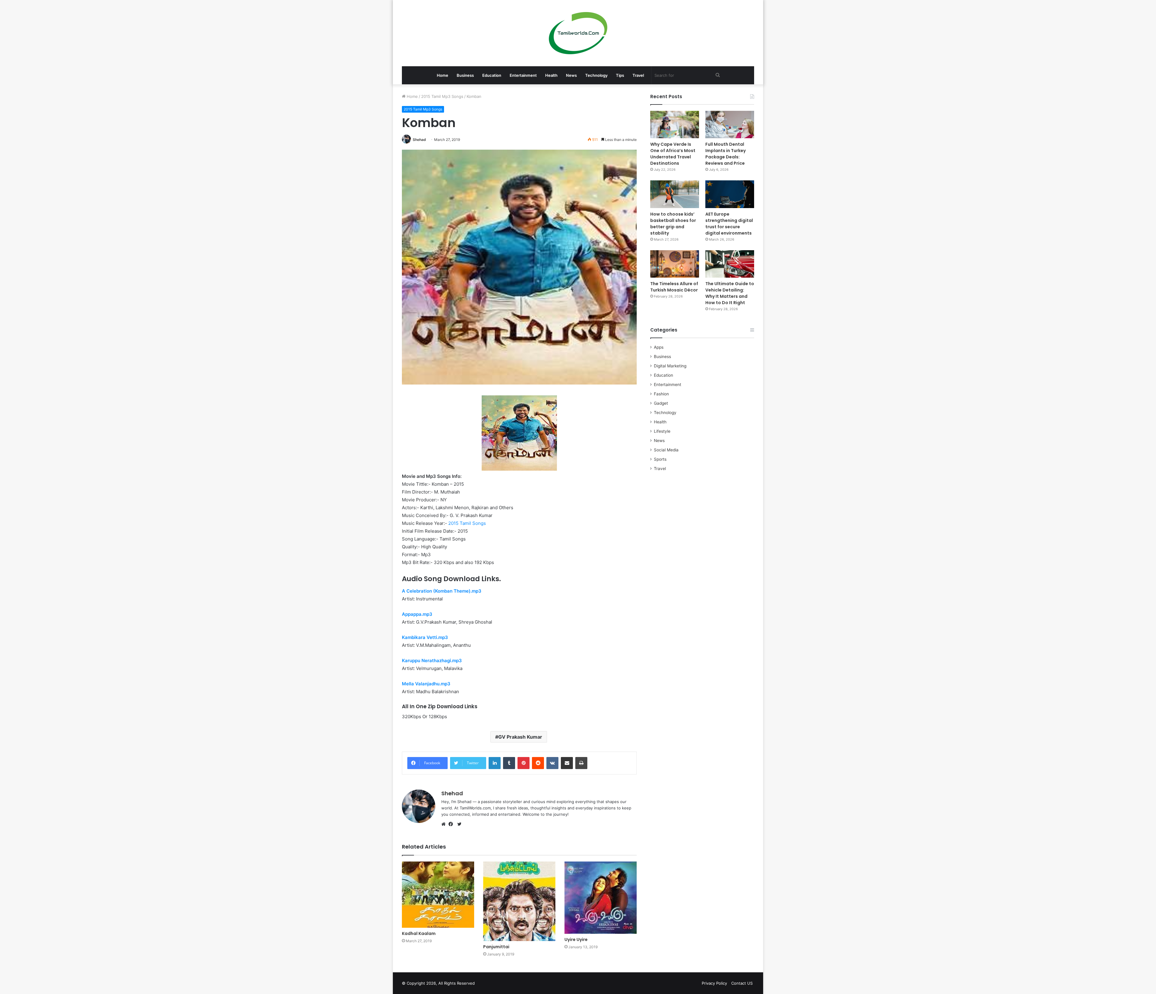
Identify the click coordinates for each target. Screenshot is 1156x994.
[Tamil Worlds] (578, 33)
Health (551, 75)
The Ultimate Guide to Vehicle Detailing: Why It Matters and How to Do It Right (729, 293)
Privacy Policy (714, 983)
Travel (638, 75)
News (571, 75)
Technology (596, 75)
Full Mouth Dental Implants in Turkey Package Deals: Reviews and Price (725, 153)
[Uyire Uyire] (600, 898)
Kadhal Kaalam (419, 933)
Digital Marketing (670, 365)
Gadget (661, 403)
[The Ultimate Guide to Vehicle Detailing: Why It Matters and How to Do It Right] (729, 264)
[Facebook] (452, 824)
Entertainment (523, 75)
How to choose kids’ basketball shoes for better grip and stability (673, 223)
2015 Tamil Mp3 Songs (442, 96)
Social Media (666, 449)
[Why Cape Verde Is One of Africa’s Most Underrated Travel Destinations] (674, 124)
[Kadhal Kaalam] (438, 895)
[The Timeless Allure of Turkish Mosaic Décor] (674, 264)
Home (442, 75)
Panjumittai (496, 947)
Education (491, 75)
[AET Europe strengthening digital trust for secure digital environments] (729, 194)
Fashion (661, 393)
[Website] (445, 824)
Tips (620, 75)
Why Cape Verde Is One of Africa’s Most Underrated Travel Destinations (672, 153)
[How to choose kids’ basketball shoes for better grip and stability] (674, 194)
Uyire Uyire (576, 939)
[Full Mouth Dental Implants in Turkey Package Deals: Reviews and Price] (729, 124)
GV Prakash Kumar (520, 737)
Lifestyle (662, 431)
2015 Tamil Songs (467, 523)
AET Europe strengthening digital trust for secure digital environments (729, 223)
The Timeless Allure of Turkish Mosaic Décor (674, 287)
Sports (660, 459)
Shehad (419, 139)
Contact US (742, 983)
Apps (658, 347)
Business (465, 75)
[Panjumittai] (519, 901)
